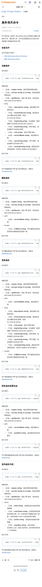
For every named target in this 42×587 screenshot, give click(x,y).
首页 (3, 16)
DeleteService (7, 253)
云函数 (25, 11)
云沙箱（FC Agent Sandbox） (11, 11)
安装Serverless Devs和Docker (15, 56)
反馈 (24, 570)
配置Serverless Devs (12, 59)
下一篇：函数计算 (34, 560)
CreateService (7, 171)
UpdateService (7, 379)
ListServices (6, 552)
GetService (6, 458)
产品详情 (36, 31)
